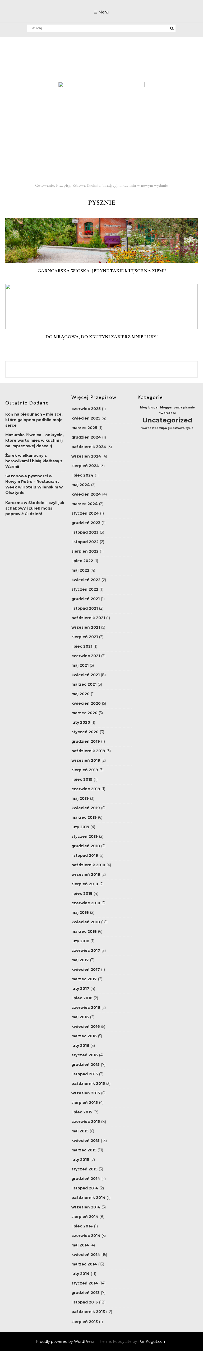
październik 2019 (88, 751)
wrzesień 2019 (85, 760)
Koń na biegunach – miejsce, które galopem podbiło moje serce (34, 420)
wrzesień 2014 (85, 1207)
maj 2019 (80, 798)
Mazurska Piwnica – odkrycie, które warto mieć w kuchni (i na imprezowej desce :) (34, 440)
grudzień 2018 (85, 846)
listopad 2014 (84, 1188)
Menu (103, 12)
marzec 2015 (83, 1150)
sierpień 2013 (84, 1321)
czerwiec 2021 (85, 655)
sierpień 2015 (84, 1102)
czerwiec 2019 (85, 789)
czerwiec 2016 (85, 1007)
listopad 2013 (84, 1302)
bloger (153, 407)
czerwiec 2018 (85, 903)
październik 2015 (88, 1083)
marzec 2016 (84, 1036)
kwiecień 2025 (85, 418)
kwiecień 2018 (85, 922)
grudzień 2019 (85, 741)
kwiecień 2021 (85, 674)
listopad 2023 (85, 532)
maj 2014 (80, 1245)
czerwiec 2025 (86, 408)
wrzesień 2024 (86, 456)
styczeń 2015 (84, 1169)
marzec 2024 (84, 503)
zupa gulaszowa (171, 428)
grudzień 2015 (85, 1064)
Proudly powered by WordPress (65, 1341)
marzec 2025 (84, 427)
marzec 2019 (84, 817)
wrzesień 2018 (85, 874)
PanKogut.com (152, 1341)
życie (189, 428)
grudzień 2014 (85, 1178)
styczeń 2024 (85, 513)
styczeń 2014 (84, 1283)
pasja (178, 407)
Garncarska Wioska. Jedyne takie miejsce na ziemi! (102, 271)
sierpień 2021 (84, 636)
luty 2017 (80, 988)
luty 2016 (80, 1045)
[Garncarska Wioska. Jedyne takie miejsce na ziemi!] (101, 261)
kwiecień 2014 (85, 1254)
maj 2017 (80, 960)
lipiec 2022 (82, 560)
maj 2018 (80, 912)
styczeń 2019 (84, 836)
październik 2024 (88, 446)
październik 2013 (88, 1311)
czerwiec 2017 (85, 950)
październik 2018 (88, 865)
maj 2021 (80, 665)
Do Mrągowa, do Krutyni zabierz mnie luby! (101, 337)
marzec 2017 (84, 979)
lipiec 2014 (82, 1226)
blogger (166, 407)
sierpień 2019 (84, 770)
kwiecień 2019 (85, 808)
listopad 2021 (84, 608)
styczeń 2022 (84, 589)
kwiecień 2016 (85, 1026)
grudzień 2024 (86, 437)
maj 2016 (80, 1017)
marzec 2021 (83, 684)
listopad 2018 (84, 855)
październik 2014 (88, 1197)
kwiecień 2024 (86, 494)
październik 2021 (88, 617)
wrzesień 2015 (85, 1093)
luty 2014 (80, 1273)
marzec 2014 (84, 1264)
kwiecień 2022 (85, 579)
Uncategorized (167, 420)
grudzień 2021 (85, 598)
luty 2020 (80, 722)
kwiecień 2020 (86, 703)
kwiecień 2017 (85, 969)
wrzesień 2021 (85, 627)
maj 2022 (80, 570)
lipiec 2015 (81, 1112)
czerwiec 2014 (85, 1235)
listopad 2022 (85, 541)
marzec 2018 (84, 931)
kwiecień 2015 (85, 1140)
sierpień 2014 (84, 1216)
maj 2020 (80, 693)
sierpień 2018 (84, 884)
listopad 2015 (84, 1074)
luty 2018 (80, 941)
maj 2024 (80, 484)
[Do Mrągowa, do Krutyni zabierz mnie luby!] (101, 327)
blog (143, 407)
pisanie (189, 407)
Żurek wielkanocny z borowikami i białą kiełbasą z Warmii (34, 461)
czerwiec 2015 (85, 1121)
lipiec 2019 (82, 779)
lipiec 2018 (82, 893)
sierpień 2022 (85, 551)
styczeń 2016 (84, 1055)
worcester (149, 428)
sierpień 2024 (85, 465)
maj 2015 (80, 1131)
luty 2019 (80, 827)
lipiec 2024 (82, 475)
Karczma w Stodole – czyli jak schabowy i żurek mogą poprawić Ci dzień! (34, 508)
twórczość (167, 413)
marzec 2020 (84, 712)
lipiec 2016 (82, 998)
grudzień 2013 (85, 1292)
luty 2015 (80, 1159)
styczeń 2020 (85, 731)
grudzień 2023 (85, 522)
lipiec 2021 (81, 646)
